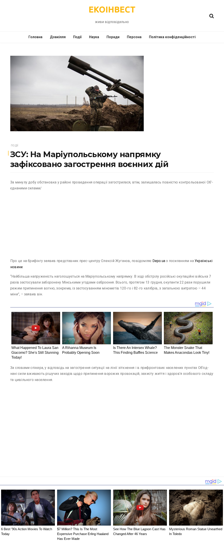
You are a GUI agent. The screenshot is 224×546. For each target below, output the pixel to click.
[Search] (211, 15)
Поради (113, 37)
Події (77, 37)
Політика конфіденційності (172, 37)
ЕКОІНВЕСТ (112, 9)
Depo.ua (158, 261)
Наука (94, 37)
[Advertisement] (112, 225)
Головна (35, 37)
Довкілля (58, 37)
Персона (134, 37)
